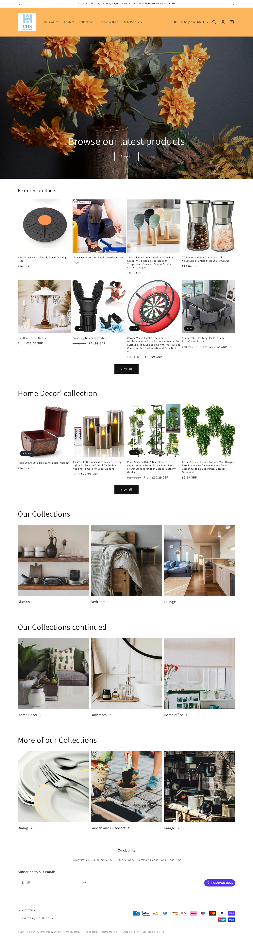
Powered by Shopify (51, 932)
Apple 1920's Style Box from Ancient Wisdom (43, 463)
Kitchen (24, 601)
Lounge (170, 601)
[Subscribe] (84, 882)
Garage (169, 828)
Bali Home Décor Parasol (32, 338)
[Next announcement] (233, 4)
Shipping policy (131, 931)
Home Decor (28, 715)
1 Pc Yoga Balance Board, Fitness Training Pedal (42, 259)
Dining (23, 828)
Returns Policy (125, 860)
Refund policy (91, 931)
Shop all (126, 156)
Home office (173, 715)
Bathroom (99, 715)
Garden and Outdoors (108, 828)
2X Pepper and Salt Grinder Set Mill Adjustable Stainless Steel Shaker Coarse (205, 259)
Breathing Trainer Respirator (89, 338)
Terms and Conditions (152, 860)
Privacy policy (72, 931)
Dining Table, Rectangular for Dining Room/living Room (203, 340)
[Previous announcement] (19, 4)
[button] (214, 22)
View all (126, 369)
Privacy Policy (80, 860)
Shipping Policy (102, 860)
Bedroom (98, 601)
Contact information (153, 931)
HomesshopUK (33, 932)
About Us (175, 860)
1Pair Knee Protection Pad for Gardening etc (98, 257)
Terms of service (110, 931)
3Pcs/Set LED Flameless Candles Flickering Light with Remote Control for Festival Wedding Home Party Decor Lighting (97, 465)
